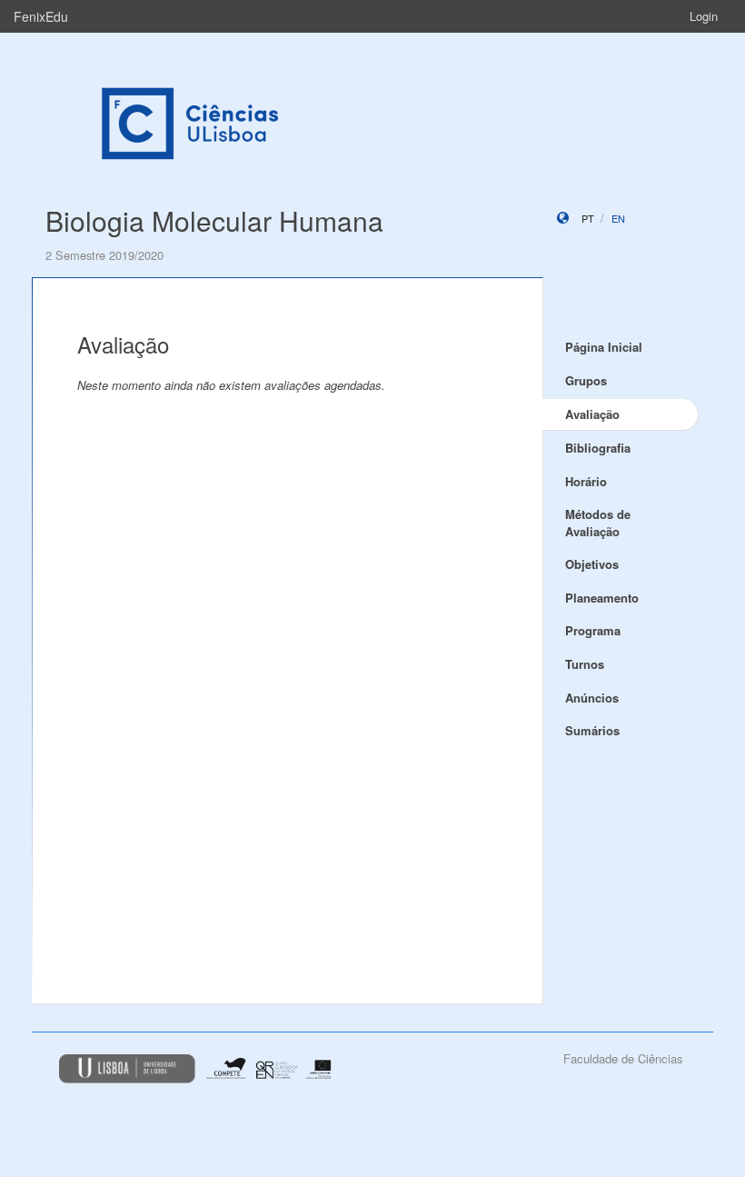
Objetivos (592, 564)
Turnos (584, 664)
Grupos (586, 380)
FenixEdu (41, 16)
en (618, 218)
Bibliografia (598, 447)
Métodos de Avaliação (598, 522)
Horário (586, 481)
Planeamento (602, 597)
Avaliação (592, 414)
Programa (593, 630)
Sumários (592, 730)
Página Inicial (603, 346)
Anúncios (592, 697)
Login (704, 16)
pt (587, 218)
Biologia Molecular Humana (214, 220)
